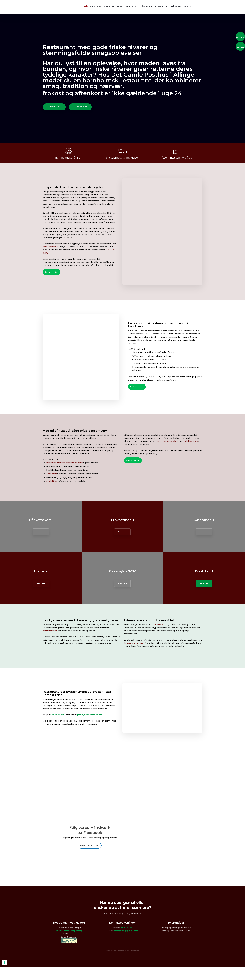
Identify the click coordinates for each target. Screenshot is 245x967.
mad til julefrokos (190, 441)
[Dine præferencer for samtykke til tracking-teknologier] (4, 962)
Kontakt (188, 6)
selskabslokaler (50, 630)
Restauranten (130, 6)
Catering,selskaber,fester (102, 6)
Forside (84, 6)
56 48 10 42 (126, 927)
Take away (51, 473)
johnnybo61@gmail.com (89, 714)
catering (97, 444)
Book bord (163, 6)
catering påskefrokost (168, 441)
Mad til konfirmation (55, 462)
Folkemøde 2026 (148, 6)
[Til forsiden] (55, 7)
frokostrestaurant (51, 246)
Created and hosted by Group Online (122, 951)
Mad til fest (51, 481)
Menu (119, 6)
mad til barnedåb (74, 462)
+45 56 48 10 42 (57, 714)
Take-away (176, 6)
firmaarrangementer (134, 643)
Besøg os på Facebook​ (89, 845)
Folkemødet (160, 624)
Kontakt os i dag (51, 272)
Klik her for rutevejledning (69, 930)
